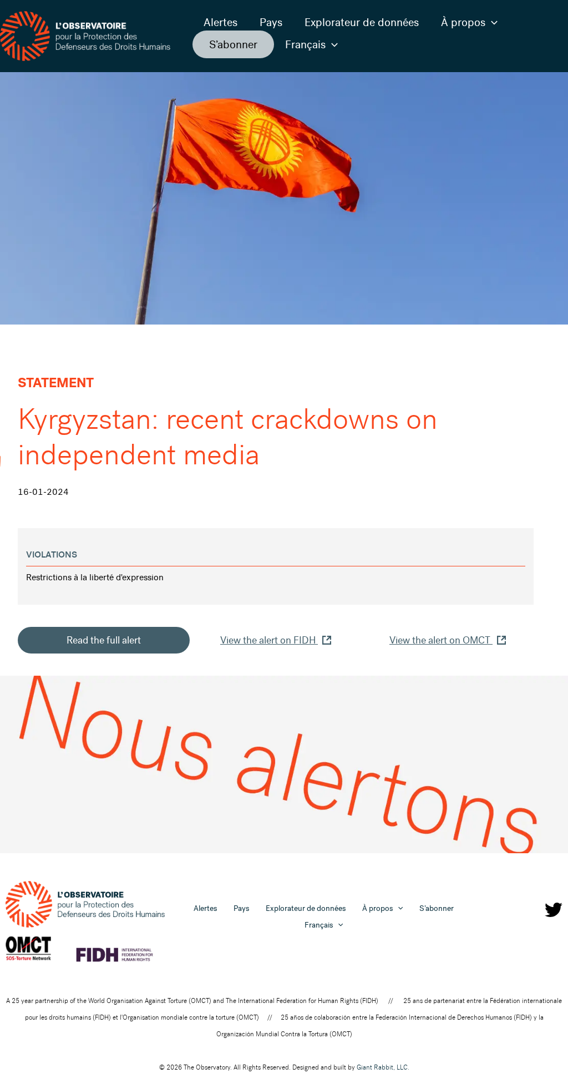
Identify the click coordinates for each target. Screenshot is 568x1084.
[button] (491, 22)
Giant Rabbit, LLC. (383, 1067)
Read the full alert (104, 640)
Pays (271, 22)
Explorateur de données (362, 22)
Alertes (220, 22)
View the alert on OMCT (441, 640)
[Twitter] (553, 910)
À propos (463, 22)
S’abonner (233, 44)
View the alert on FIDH (269, 640)
